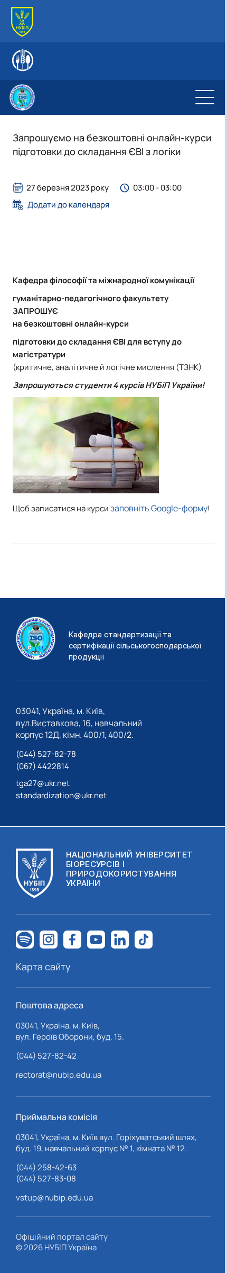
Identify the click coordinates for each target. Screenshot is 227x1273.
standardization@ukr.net (61, 795)
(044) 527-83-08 (46, 1178)
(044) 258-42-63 (46, 1167)
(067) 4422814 (42, 766)
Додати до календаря (68, 205)
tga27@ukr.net (43, 783)
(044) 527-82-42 (46, 1055)
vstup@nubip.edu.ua (54, 1197)
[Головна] (22, 22)
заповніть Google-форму (158, 508)
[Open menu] (204, 97)
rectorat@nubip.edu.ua (58, 1074)
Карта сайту (43, 966)
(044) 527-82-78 (46, 754)
